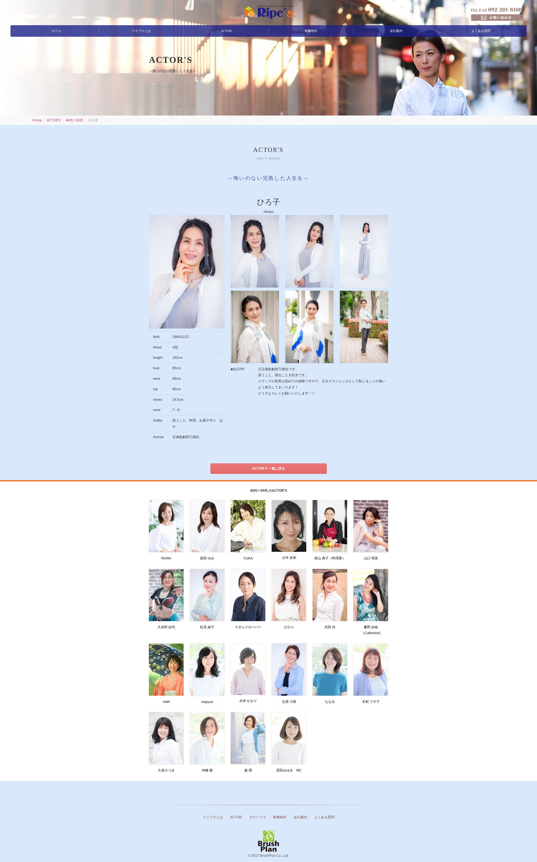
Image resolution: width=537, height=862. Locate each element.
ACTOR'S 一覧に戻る (268, 468)
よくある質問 (481, 31)
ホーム (56, 31)
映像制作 (311, 31)
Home (37, 120)
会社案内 (396, 31)
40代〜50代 (74, 120)
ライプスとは (141, 31)
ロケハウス (257, 817)
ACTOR (226, 31)
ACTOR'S (54, 120)
